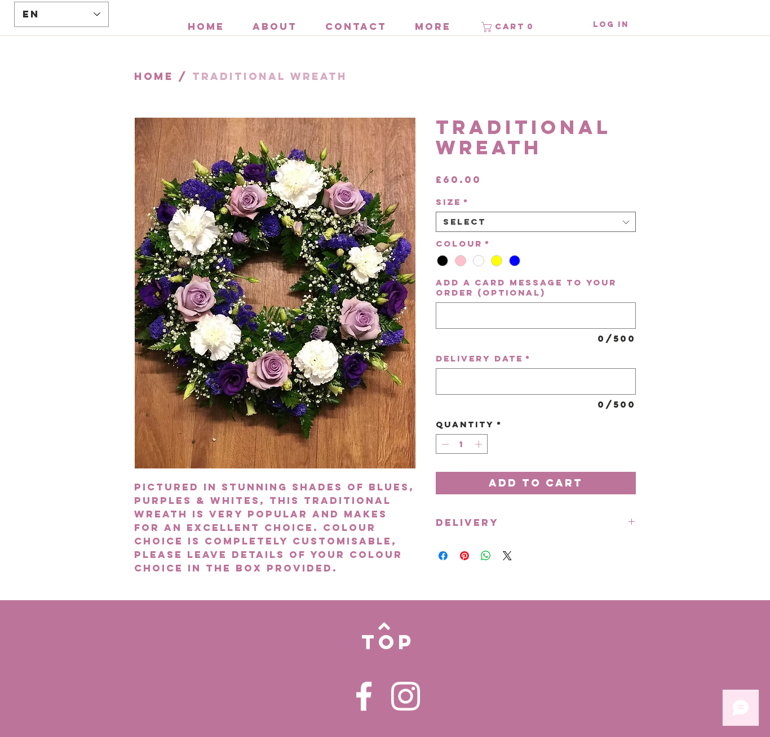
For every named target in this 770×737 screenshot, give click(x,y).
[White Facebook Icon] (363, 696)
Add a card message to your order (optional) (526, 288)
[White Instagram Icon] (405, 696)
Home (154, 76)
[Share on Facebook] (443, 555)
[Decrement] (444, 444)
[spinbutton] (462, 444)
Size (452, 202)
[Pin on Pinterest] (464, 555)
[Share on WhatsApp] (486, 555)
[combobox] (536, 222)
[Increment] (479, 444)
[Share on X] (507, 555)
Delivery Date (483, 359)
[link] (509, 27)
